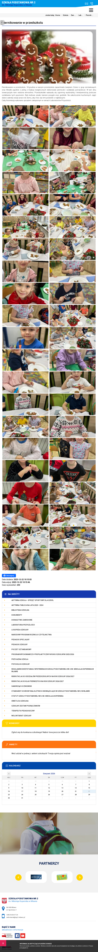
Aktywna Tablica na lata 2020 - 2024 (27, 605)
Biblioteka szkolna (20, 610)
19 (49, 791)
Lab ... (80, 15)
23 (9, 794)
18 (35, 791)
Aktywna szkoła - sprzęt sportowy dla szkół (32, 600)
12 (49, 788)
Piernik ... (88, 15)
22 (89, 791)
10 (22, 788)
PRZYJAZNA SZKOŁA (19, 659)
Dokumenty (16, 615)
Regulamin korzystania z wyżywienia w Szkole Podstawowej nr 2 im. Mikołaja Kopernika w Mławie (52, 670)
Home (57, 15)
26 (49, 794)
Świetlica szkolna (19, 701)
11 (35, 788)
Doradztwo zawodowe (21, 620)
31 (22, 798)
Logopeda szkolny (19, 630)
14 (76, 788)
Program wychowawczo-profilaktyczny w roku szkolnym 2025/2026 (42, 654)
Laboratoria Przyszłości (23, 625)
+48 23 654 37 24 (91, 3)
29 (89, 794)
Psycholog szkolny (20, 664)
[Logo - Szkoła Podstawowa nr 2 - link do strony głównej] (20, 5)
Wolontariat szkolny (21, 716)
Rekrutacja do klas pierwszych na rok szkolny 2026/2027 (37, 681)
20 (62, 791)
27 (62, 794)
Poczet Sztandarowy (21, 649)
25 (35, 794)
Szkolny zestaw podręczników (25, 706)
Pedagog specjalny (20, 640)
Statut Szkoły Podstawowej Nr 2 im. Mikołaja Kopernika (37, 696)
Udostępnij (10, 576)
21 (76, 791)
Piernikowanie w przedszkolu (22, 22)
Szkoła (64, 15)
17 (22, 791)
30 (9, 798)
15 (89, 788)
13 (62, 788)
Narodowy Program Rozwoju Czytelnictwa (31, 635)
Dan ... (72, 15)
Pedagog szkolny (19, 644)
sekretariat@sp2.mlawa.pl (87, 3)
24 (22, 794)
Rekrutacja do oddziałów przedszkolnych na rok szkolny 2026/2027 (42, 676)
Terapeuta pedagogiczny (23, 711)
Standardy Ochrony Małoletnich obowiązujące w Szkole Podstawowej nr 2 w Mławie (50, 691)
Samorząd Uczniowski (21, 686)
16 (9, 791)
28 (76, 794)
